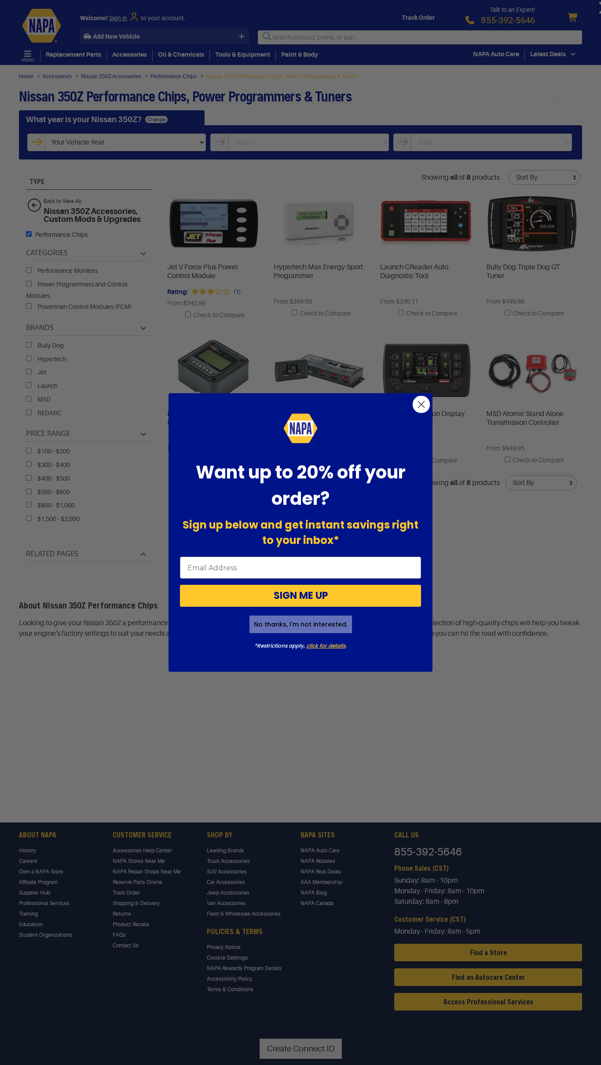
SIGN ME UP (301, 595)
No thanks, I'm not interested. (301, 624)
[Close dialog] (421, 404)
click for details (325, 645)
